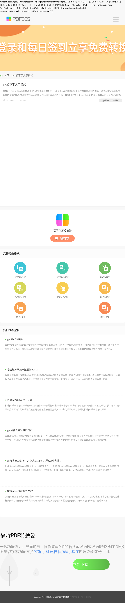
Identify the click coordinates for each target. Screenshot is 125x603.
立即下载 (80, 564)
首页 (6, 75)
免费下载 (64, 238)
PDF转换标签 (86, 596)
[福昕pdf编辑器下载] (62, 48)
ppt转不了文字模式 (14, 84)
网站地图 (75, 596)
